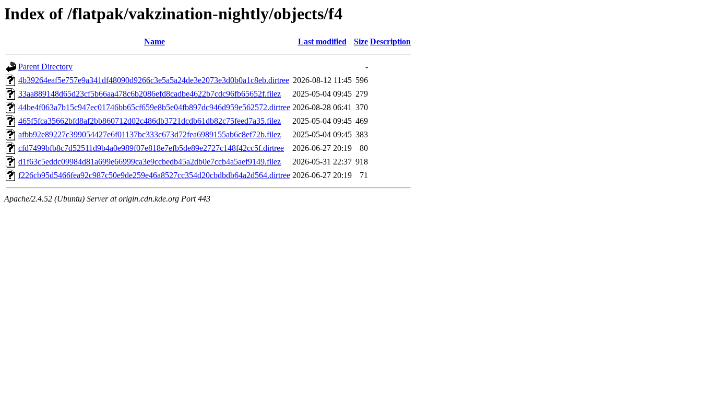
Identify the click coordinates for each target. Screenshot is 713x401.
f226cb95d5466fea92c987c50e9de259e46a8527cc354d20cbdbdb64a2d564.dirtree (154, 175)
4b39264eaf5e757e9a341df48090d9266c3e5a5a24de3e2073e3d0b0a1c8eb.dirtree (153, 80)
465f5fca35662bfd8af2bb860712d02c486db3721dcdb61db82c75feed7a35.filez (149, 120)
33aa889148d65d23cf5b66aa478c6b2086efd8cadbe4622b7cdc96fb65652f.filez (149, 93)
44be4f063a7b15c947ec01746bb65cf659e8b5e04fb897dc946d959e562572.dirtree (154, 107)
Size (361, 41)
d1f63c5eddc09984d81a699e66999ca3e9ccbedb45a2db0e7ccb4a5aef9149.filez (149, 161)
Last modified (322, 41)
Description (390, 41)
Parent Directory (45, 66)
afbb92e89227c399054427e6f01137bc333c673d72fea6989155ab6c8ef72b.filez (149, 134)
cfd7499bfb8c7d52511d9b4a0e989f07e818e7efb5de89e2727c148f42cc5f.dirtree (151, 148)
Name (154, 41)
